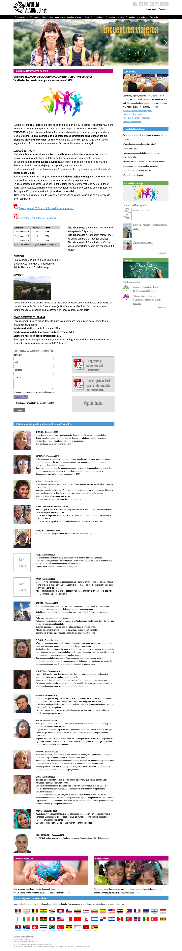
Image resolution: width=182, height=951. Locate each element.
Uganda (69, 930)
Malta (69, 922)
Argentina (26, 913)
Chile (69, 913)
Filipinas (128, 913)
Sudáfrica (26, 930)
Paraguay (111, 922)
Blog (45, 17)
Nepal (86, 922)
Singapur (154, 922)
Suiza (35, 930)
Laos (51, 922)
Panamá (103, 922)
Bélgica (35, 913)
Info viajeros (142, 17)
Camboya (60, 913)
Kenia (43, 922)
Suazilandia (18, 930)
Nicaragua (95, 922)
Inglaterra (18, 922)
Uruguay (77, 930)
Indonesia (163, 913)
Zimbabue (95, 930)
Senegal (145, 922)
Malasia (60, 922)
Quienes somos (21, 17)
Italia (34, 922)
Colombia (77, 913)
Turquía (60, 930)
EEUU (111, 913)
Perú (120, 922)
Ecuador (94, 913)
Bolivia (43, 913)
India (154, 913)
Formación (130, 17)
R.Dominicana (137, 922)
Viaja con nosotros (57, 17)
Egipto (120, 913)
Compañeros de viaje (115, 17)
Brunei (52, 913)
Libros (86, 17)
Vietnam (86, 930)
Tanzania (52, 930)
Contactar (154, 17)
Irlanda (26, 922)
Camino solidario (74, 17)
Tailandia (43, 930)
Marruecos (77, 922)
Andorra (17, 913)
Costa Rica (86, 913)
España (103, 913)
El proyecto (35, 17)
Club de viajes (97, 17)
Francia (137, 913)
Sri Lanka (163, 922)
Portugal (128, 922)
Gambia (145, 913)
